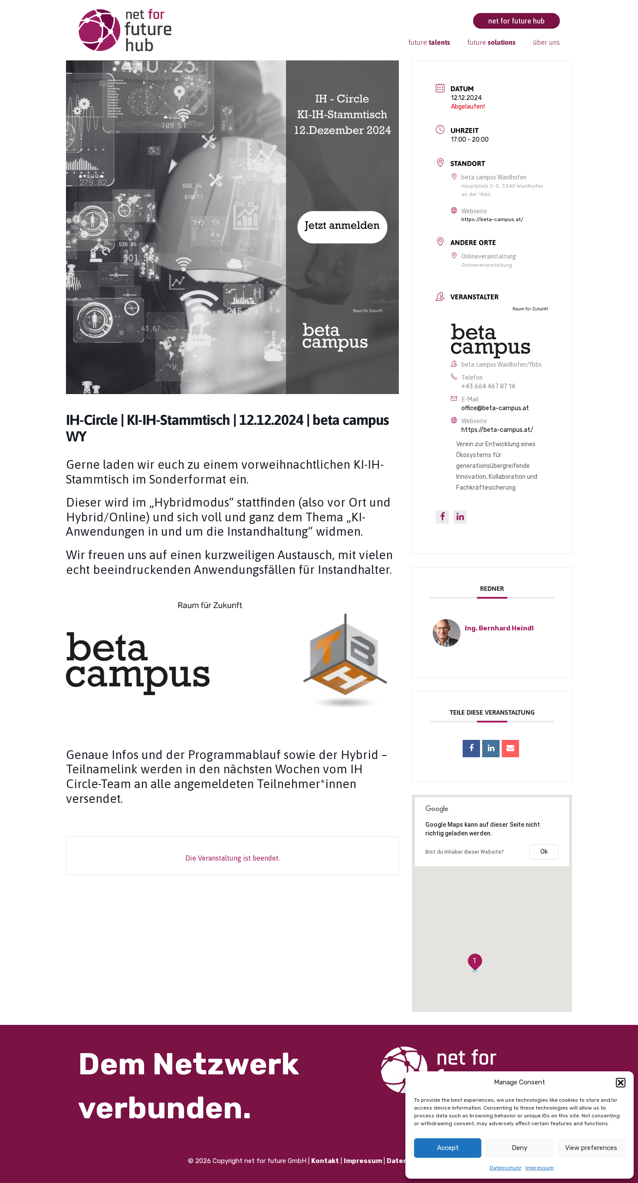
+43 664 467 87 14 (488, 386)
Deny (519, 1148)
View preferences (591, 1148)
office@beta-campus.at (495, 408)
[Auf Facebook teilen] (471, 748)
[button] (620, 1082)
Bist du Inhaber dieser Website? (464, 852)
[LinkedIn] (491, 748)
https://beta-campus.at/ (492, 219)
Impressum (540, 1168)
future (429, 42)
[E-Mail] (510, 748)
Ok (544, 851)
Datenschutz (505, 1168)
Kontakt (325, 1161)
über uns (546, 42)
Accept (448, 1148)
